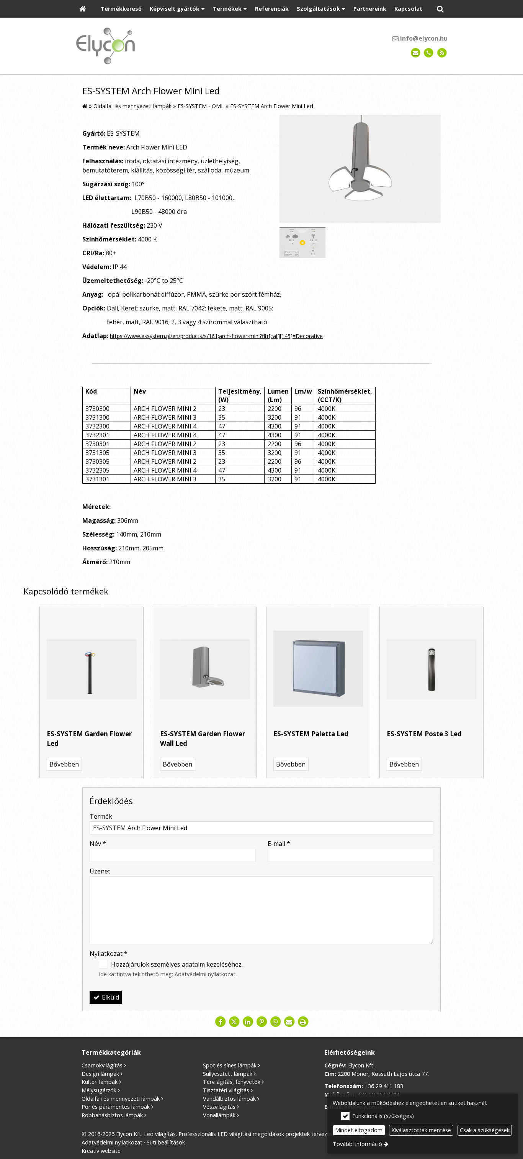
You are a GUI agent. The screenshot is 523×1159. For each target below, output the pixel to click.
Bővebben (64, 764)
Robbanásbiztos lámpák (112, 1115)
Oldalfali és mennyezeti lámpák (121, 1098)
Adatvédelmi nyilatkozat (205, 974)
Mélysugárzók (99, 1090)
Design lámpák (100, 1073)
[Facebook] (220, 1022)
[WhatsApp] (275, 1022)
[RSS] (442, 53)
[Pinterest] (261, 1022)
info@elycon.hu (423, 38)
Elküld (109, 997)
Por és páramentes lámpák (116, 1106)
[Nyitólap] (83, 9)
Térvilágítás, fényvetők (231, 1081)
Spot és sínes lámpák (230, 1065)
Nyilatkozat (108, 953)
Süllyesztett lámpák (227, 1073)
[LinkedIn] (248, 1022)
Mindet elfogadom (358, 1130)
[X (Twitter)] (234, 1022)
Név (98, 843)
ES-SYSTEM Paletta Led (310, 733)
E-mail (279, 843)
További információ (357, 1144)
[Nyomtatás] (303, 1022)
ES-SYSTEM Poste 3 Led (424, 733)
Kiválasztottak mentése (421, 1130)
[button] (440, 9)
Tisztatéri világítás (226, 1090)
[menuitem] (83, 9)
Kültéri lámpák (100, 1081)
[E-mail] (415, 53)
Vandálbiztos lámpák (229, 1098)
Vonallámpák (219, 1115)
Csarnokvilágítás (102, 1065)
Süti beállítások (166, 1142)
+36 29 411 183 (383, 1086)
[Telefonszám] (428, 53)
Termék (101, 816)
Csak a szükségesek (485, 1130)
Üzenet (100, 871)
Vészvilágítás (219, 1106)
